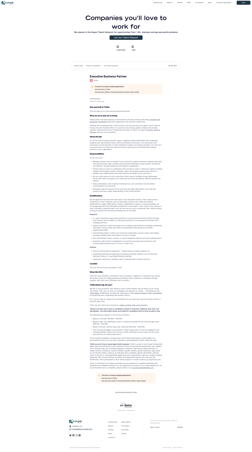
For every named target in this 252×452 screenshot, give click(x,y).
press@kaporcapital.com (82, 429)
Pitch (243, 2)
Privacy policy (121, 410)
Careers (123, 433)
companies (93, 66)
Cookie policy (131, 410)
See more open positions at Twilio (126, 392)
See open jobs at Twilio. (102, 89)
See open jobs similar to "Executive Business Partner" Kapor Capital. (117, 92)
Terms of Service (177, 447)
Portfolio (110, 430)
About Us (111, 426)
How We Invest (112, 422)
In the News (124, 430)
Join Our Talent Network (126, 37)
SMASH (180, 427)
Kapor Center (155, 427)
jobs (78, 66)
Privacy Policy (166, 447)
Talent (110, 433)
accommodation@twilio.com (142, 368)
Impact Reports (126, 422)
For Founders (125, 426)
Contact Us (111, 437)
